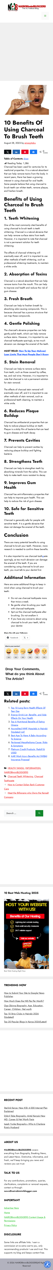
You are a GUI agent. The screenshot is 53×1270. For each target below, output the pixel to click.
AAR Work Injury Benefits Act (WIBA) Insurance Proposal (29, 758)
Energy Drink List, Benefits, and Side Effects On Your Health (28, 716)
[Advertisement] (26, 50)
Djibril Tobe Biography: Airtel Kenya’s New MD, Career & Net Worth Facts (24, 1117)
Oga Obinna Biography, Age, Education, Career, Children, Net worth (23, 1007)
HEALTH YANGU (16, 768)
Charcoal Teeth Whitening (20, 776)
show (26, 158)
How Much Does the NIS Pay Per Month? (24, 1001)
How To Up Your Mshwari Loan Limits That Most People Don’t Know (26, 352)
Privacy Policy (10, 1225)
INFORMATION (32, 768)
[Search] (39, 813)
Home (7, 1212)
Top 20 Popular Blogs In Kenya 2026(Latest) (25, 1021)
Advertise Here (11, 1208)
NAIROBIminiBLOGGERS (16, 772)
